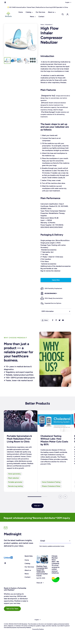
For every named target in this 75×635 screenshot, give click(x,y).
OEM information (48, 311)
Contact (41, 16)
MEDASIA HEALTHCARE (15, 624)
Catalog (29, 12)
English (67, 2)
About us (51, 12)
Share (46, 320)
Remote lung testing (15, 486)
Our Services (40, 12)
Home (20, 12)
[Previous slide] (60, 497)
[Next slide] (65, 497)
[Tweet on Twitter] (59, 320)
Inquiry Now (56, 280)
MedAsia (41, 629)
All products (48, 24)
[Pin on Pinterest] (56, 320)
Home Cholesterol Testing (51, 482)
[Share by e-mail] (63, 320)
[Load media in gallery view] (7, 60)
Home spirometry (14, 474)
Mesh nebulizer (13, 478)
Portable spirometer (15, 482)
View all (37, 506)
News (32, 16)
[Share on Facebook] (52, 320)
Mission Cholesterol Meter (51, 486)
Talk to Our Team (12, 609)
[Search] (63, 14)
